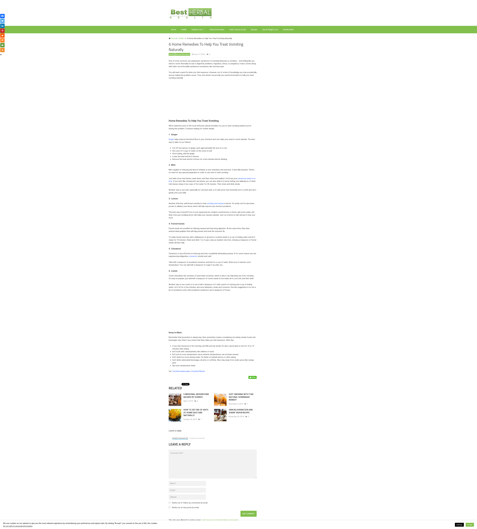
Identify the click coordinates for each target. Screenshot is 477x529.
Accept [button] (469, 525)
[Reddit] (2, 35)
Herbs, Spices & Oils (237, 29)
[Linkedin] (2, 26)
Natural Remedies (217, 29)
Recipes (254, 29)
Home (173, 29)
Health (183, 29)
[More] (2, 50)
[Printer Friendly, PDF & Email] (252, 377)
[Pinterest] (2, 30)
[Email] (2, 45)
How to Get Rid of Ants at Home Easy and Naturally (195, 413)
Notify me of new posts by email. (185, 507)
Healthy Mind (288, 29)
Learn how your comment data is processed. (220, 520)
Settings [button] (459, 525)
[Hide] (1, 55)
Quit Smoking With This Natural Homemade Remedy (241, 397)
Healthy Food (197, 29)
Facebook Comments (197, 438)
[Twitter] (2, 21)
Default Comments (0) (180, 438)
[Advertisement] (214, 100)
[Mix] (2, 40)
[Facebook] (2, 16)
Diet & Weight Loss (270, 29)
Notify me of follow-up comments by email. (190, 503)
